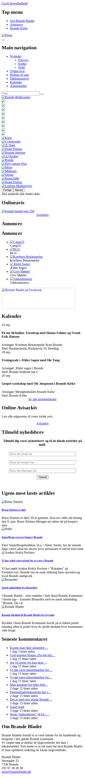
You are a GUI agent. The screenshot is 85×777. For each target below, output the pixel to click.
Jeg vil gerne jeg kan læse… (28, 662)
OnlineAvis (17, 71)
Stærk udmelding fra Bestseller (20, 587)
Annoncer (16, 24)
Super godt (17, 707)
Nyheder (15, 56)
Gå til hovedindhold (15, 3)
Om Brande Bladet (22, 21)
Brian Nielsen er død (14, 509)
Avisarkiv (42, 215)
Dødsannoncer (19, 78)
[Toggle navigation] (3, 40)
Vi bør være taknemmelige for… (31, 670)
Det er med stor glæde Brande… (31, 699)
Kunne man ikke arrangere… (29, 648)
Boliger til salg (19, 75)
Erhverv (23, 60)
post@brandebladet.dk (16, 772)
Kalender (16, 82)
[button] (17, 242)
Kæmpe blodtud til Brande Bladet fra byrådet (28, 614)
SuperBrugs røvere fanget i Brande (22, 537)
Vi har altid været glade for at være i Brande (27, 560)
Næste (19, 190)
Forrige (7, 190)
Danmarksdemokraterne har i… (30, 692)
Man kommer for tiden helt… (29, 684)
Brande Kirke (19, 28)
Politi (21, 67)
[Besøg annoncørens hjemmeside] (42, 97)
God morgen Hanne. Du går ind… (32, 655)
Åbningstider (18, 86)
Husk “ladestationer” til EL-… (30, 714)
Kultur (22, 63)
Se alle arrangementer (42, 399)
